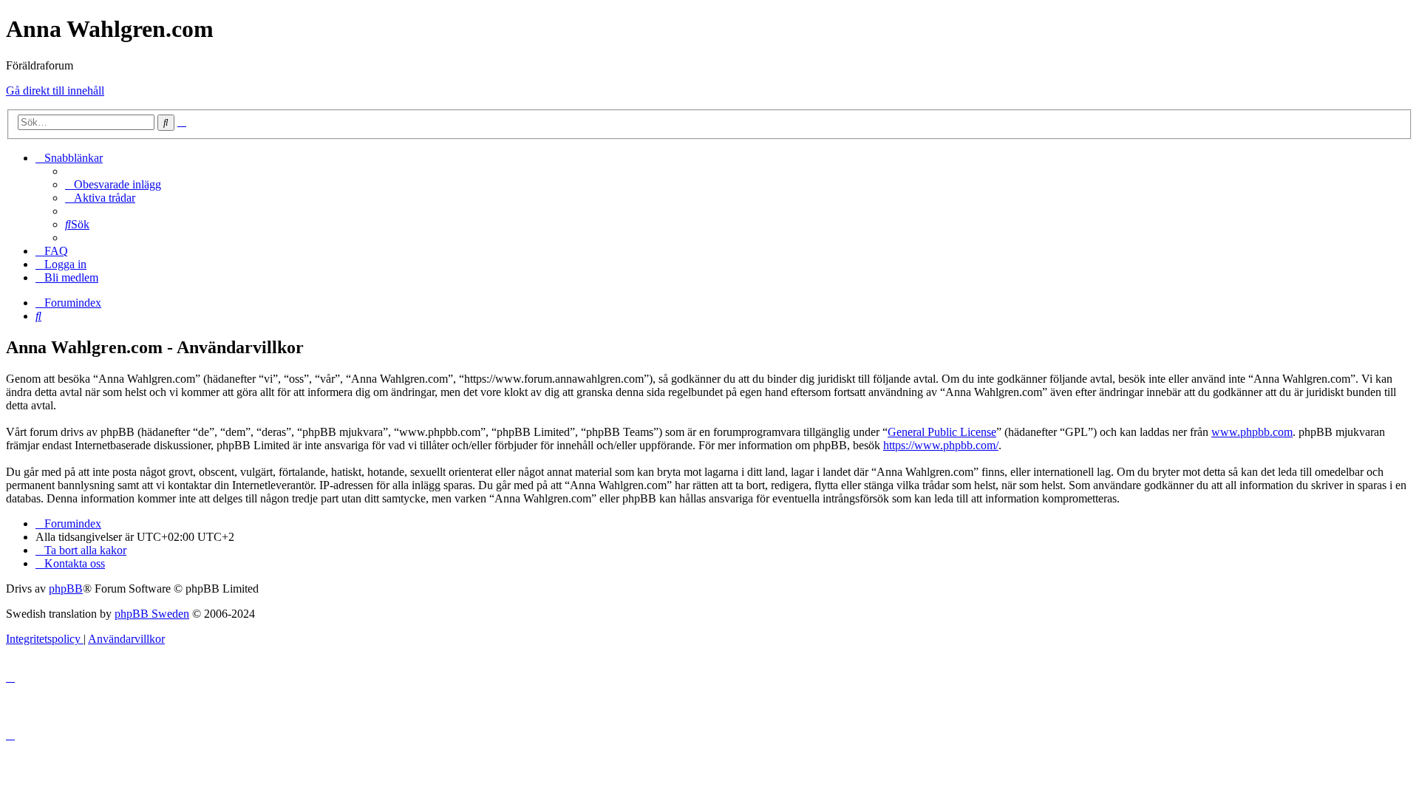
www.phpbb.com (1252, 432)
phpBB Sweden (152, 613)
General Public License (942, 432)
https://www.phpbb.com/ (940, 445)
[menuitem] (113, 184)
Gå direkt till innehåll (55, 90)
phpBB (66, 588)
